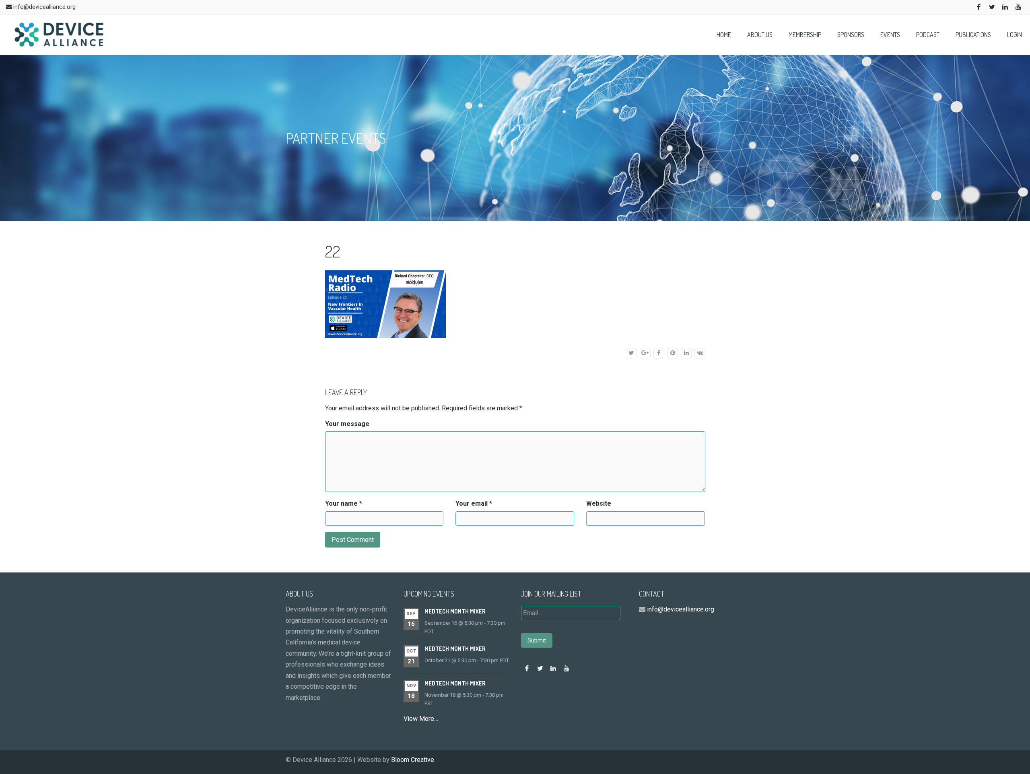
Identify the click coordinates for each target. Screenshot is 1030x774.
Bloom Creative (412, 760)
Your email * (473, 503)
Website (598, 503)
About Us (759, 35)
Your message (347, 424)
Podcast (927, 35)
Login (1014, 35)
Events (890, 35)
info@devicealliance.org (44, 7)
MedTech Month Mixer (454, 611)
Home (724, 35)
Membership (805, 35)
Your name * (343, 503)
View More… (421, 719)
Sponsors (850, 35)
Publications (973, 35)
